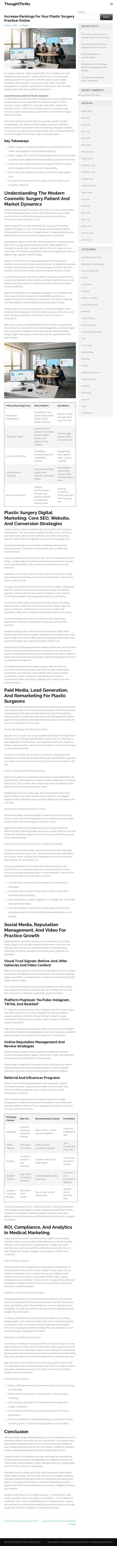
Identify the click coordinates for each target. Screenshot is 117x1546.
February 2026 (87, 152)
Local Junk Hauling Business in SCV (21, 1521)
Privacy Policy (33, 1542)
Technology (86, 393)
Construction (86, 284)
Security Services (88, 379)
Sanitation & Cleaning (90, 372)
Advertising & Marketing (91, 257)
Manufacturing (87, 352)
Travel (83, 406)
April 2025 (85, 219)
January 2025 (86, 240)
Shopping (85, 386)
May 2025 (85, 213)
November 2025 (88, 172)
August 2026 (86, 111)
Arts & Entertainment (90, 271)
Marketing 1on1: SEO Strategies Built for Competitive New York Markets (94, 67)
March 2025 (86, 226)
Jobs (83, 339)
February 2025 (87, 233)
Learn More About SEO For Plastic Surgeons (26, 95)
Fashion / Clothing (89, 298)
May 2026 (85, 131)
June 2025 (85, 206)
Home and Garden (89, 325)
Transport (85, 399)
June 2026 (85, 125)
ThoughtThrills (17, 4)
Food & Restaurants (89, 305)
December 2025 (88, 165)
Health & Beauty (88, 318)
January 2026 (87, 158)
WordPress (107, 1542)
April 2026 (85, 138)
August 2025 (86, 192)
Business (85, 278)
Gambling (85, 311)
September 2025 (88, 186)
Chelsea (24, 25)
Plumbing (85, 359)
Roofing (84, 366)
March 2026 (86, 145)
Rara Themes (81, 1542)
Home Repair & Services (91, 332)
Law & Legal (86, 345)
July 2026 (85, 118)
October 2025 (87, 179)
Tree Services (87, 413)
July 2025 (85, 199)
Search (81, 12)
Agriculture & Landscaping (92, 264)
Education (85, 291)
